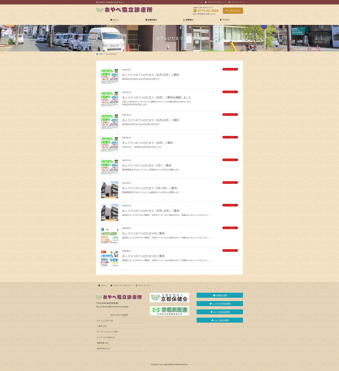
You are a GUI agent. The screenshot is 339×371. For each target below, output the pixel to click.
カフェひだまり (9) (105, 320)
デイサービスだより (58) (107, 332)
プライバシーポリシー (215, 2)
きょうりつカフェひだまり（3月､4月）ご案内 (149, 188)
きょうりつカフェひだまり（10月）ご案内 (147, 142)
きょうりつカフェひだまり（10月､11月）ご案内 (150, 210)
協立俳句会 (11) (103, 348)
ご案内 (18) (101, 326)
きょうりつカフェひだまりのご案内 (143, 233)
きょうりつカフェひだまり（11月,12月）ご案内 (150, 74)
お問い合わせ (234, 11)
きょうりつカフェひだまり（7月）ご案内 (146, 165)
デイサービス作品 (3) (106, 337)
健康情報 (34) (102, 343)
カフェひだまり (230, 69)
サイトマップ (236, 2)
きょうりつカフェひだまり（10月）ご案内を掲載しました (156, 97)
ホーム (103, 285)
